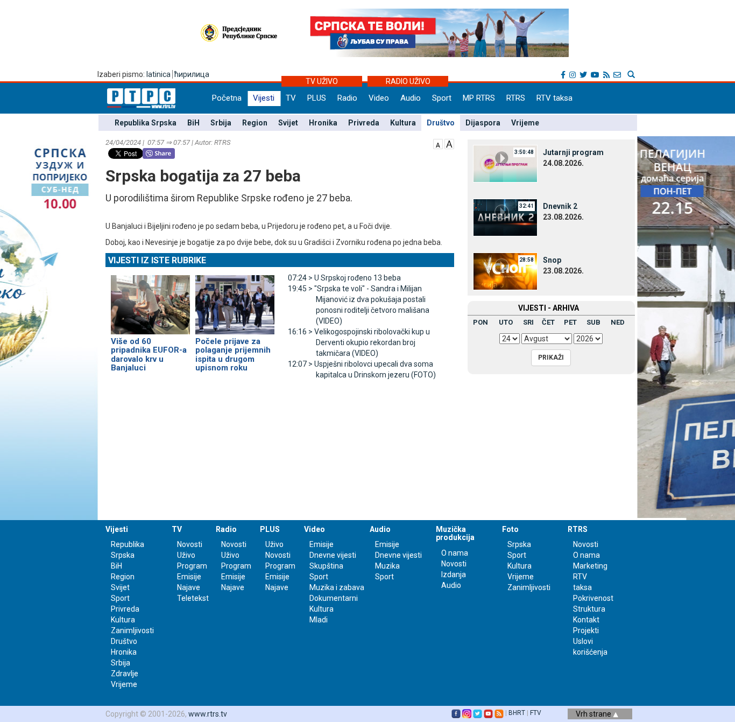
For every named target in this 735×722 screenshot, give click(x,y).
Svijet (288, 122)
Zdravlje (124, 673)
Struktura (589, 609)
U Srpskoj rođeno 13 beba (344, 278)
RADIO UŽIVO (408, 81)
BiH (193, 122)
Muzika (387, 566)
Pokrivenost (593, 598)
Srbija (220, 122)
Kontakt (586, 619)
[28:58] (505, 271)
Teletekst (193, 598)
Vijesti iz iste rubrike (157, 260)
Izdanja (453, 574)
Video (379, 98)
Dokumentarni (333, 598)
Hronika (323, 122)
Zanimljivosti (132, 630)
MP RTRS (479, 98)
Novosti (189, 544)
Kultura (403, 122)
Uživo (186, 555)
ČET (548, 322)
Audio (410, 98)
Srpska (519, 544)
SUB (593, 322)
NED (618, 322)
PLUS (316, 98)
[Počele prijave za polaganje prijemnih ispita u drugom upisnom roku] (234, 300)
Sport (441, 98)
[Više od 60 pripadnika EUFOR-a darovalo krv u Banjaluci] (150, 300)
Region (254, 122)
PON (480, 322)
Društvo (441, 122)
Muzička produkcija (455, 533)
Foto (510, 529)
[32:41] (505, 217)
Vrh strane (594, 714)
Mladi (318, 619)
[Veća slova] (449, 143)
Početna (227, 98)
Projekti (586, 630)
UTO (506, 322)
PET (570, 322)
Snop (552, 260)
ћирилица (191, 74)
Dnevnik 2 (560, 206)
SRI (528, 322)
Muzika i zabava (336, 587)
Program (192, 566)
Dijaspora (482, 122)
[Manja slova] (438, 143)
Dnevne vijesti (332, 555)
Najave (188, 587)
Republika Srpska (145, 122)
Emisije (189, 576)
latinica (158, 74)
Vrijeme (525, 122)
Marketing (590, 566)
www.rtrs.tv (207, 714)
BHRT (516, 713)
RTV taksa (554, 98)
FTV (535, 713)
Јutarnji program (573, 152)
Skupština (326, 566)
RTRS (515, 98)
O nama (454, 553)
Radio (347, 98)
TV (291, 98)
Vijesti (263, 98)
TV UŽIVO (322, 81)
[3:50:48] (505, 163)
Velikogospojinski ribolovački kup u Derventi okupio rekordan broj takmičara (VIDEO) (359, 342)
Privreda (363, 122)
